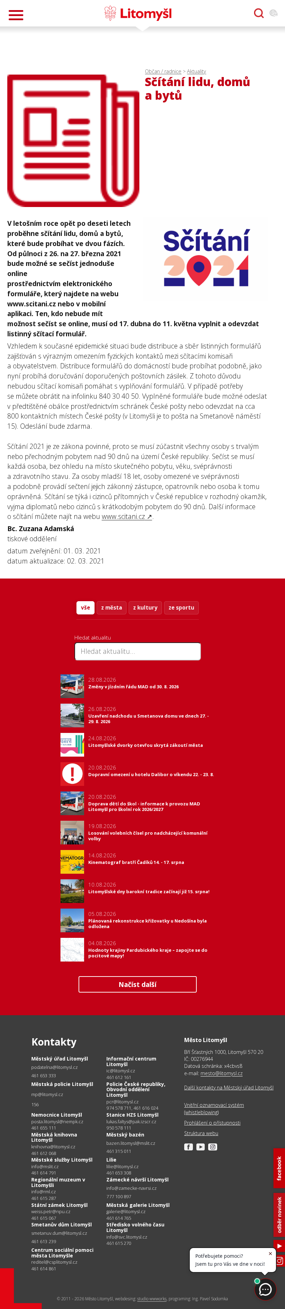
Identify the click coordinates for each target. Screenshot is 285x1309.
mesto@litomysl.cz (222, 1073)
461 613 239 (43, 1241)
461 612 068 (43, 1153)
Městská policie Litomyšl (62, 1084)
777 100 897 (118, 1196)
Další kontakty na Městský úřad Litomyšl (229, 1087)
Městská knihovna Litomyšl (54, 1137)
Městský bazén (125, 1134)
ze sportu (181, 607)
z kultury (145, 607)
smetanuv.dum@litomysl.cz (59, 1233)
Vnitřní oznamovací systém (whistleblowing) (214, 1108)
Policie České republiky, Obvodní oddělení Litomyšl (135, 1089)
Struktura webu (201, 1133)
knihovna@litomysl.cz (53, 1146)
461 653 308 (118, 1173)
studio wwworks (151, 1299)
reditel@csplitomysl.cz (54, 1262)
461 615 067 (43, 1218)
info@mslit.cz (45, 1166)
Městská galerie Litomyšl (138, 1205)
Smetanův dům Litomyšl (61, 1224)
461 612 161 (118, 1077)
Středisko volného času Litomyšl (135, 1227)
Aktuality (196, 71)
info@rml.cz (43, 1191)
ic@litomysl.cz (120, 1070)
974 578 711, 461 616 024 (132, 1108)
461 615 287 (43, 1198)
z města (111, 607)
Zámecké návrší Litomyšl (137, 1179)
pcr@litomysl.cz (122, 1101)
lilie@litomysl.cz (122, 1166)
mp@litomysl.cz (47, 1094)
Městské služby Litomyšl (61, 1159)
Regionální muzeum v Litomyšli (58, 1182)
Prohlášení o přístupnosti (212, 1122)
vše (85, 607)
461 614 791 (43, 1173)
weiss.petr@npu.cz (51, 1211)
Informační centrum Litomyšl (131, 1061)
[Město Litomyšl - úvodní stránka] (138, 13)
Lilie (111, 1159)
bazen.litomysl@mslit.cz (130, 1143)
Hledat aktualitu (92, 637)
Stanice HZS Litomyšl (132, 1114)
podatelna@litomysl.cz (54, 1067)
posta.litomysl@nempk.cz (57, 1121)
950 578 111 (118, 1128)
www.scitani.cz (123, 516)
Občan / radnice (163, 71)
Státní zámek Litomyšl (59, 1205)
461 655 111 (43, 1128)
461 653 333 (43, 1075)
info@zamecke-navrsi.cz (131, 1188)
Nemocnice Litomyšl (56, 1114)
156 (35, 1104)
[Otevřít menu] (16, 15)
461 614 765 (118, 1218)
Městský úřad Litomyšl (59, 1058)
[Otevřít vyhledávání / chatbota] (259, 13)
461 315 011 (118, 1151)
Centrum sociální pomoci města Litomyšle (62, 1253)
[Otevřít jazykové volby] (273, 13)
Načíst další (137, 984)
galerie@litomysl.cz (126, 1211)
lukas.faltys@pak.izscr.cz (131, 1121)
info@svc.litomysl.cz (126, 1237)
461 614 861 (43, 1268)
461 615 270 (118, 1243)
